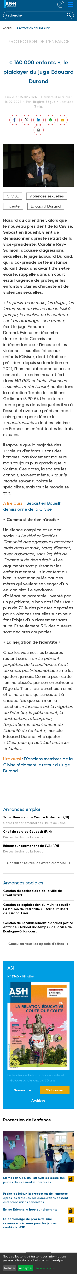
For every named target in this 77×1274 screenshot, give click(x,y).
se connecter (58, 4)
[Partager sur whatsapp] (50, 120)
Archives (38, 1100)
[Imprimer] (39, 130)
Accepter (25, 1268)
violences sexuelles (47, 196)
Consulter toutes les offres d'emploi (36, 863)
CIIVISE (13, 196)
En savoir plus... (46, 1268)
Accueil (8, 28)
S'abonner (54, 1090)
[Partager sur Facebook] (14, 120)
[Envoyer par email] (62, 120)
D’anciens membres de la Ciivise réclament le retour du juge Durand (38, 764)
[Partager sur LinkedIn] (38, 120)
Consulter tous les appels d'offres (36, 944)
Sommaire (22, 1090)
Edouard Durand (46, 206)
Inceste (13, 206)
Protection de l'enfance (33, 28)
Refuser (9, 1268)
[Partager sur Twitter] (26, 120)
